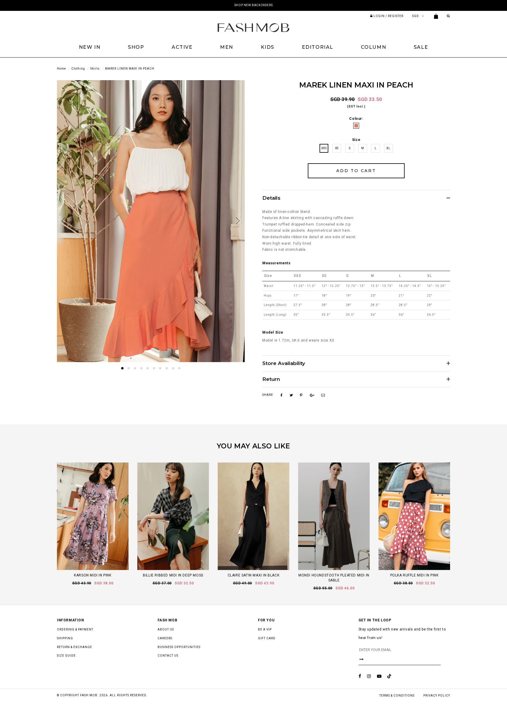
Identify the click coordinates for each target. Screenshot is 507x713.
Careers (165, 638)
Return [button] (271, 379)
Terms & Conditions (397, 695)
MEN (226, 47)
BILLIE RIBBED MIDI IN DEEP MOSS (173, 575)
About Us (166, 629)
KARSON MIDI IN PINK (92, 575)
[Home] (253, 27)
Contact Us (168, 655)
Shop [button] (136, 47)
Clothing (78, 68)
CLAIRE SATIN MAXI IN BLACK (254, 575)
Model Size (272, 332)
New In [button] (90, 47)
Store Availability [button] (283, 363)
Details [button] (271, 198)
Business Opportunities (179, 647)
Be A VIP (265, 629)
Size (356, 140)
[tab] (356, 198)
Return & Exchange (74, 647)
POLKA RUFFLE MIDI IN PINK (414, 575)
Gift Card (267, 638)
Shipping (65, 638)
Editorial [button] (317, 47)
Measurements (276, 263)
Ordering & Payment (75, 629)
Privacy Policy (436, 695)
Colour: (356, 119)
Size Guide (66, 655)
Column (373, 47)
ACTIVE (182, 47)
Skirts (95, 68)
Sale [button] (421, 47)
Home (61, 68)
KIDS (267, 47)
